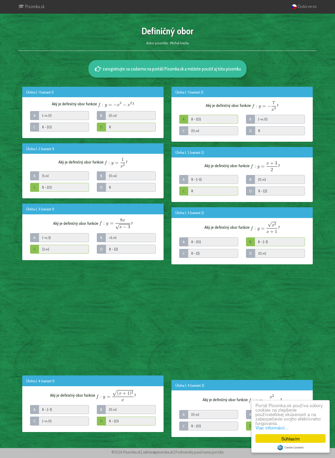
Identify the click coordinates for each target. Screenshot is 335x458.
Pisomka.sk (34, 6)
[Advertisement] (93, 317)
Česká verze (307, 6)
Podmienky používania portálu (199, 452)
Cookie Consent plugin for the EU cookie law (290, 447)
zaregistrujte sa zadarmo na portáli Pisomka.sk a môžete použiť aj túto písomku (171, 69)
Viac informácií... (272, 427)
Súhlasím (290, 438)
